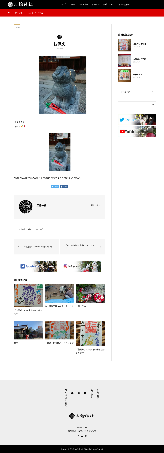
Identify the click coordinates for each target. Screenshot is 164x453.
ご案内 (72, 4)
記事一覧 (94, 205)
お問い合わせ (124, 4)
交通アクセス (109, 4)
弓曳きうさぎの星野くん (66, 396)
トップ (63, 4)
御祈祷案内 (83, 4)
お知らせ (96, 4)
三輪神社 (29, 229)
